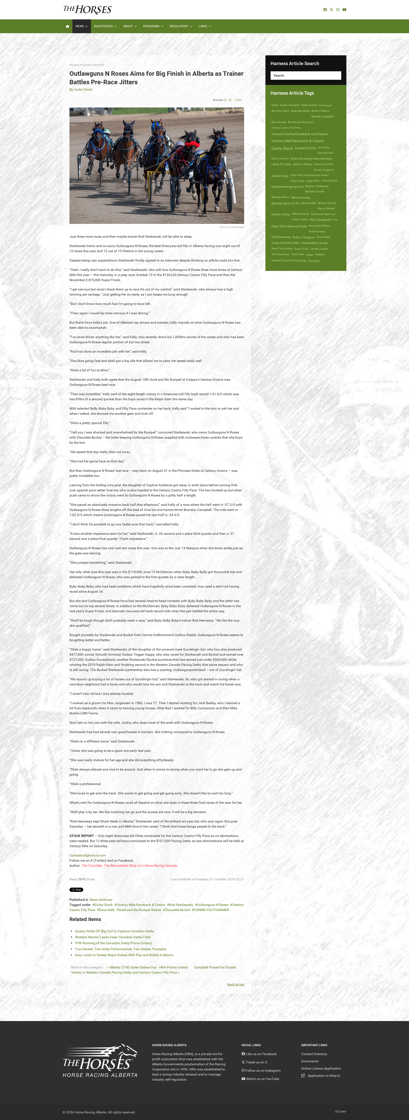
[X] (331, 10)
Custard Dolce (305, 148)
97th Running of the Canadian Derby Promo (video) (113, 943)
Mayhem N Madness (317, 186)
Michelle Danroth (314, 191)
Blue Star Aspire (280, 110)
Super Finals (301, 248)
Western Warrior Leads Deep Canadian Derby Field (112, 937)
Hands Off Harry (281, 164)
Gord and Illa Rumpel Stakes (140, 910)
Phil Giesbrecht (320, 220)
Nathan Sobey (280, 214)
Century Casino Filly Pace (286, 127)
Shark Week (323, 237)
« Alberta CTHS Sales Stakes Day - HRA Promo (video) (147, 967)
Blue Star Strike (300, 111)
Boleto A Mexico (320, 110)
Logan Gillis (313, 180)
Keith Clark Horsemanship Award (309, 175)
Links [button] (203, 26)
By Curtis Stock (80, 89)
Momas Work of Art (285, 203)
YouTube (314, 261)
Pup (335, 219)
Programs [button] (151, 26)
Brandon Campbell (322, 116)
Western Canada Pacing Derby (289, 260)
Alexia (274, 105)
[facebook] (325, 10)
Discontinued (325, 152)
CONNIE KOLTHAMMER (211, 910)
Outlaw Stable (300, 219)
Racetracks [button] (103, 26)
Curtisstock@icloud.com (87, 855)
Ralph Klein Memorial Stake (289, 226)
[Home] (67, 26)
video (309, 254)
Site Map (340, 1111)
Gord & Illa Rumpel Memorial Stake (311, 158)
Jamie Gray (280, 176)
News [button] (80, 26)
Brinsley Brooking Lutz (300, 122)
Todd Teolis (297, 254)
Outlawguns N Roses (212, 905)
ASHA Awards (309, 105)
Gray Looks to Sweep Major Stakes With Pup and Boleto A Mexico (124, 955)
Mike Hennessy (301, 197)
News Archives (101, 900)
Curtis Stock (104, 905)
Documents (309, 1061)
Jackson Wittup (302, 164)
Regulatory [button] (179, 26)
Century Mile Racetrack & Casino (141, 905)
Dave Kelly (107, 910)
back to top (235, 984)
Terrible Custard (319, 248)
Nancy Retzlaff (326, 208)
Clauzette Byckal (177, 910)
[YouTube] (344, 10)
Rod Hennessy (317, 231)
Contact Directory (314, 1054)
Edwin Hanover (280, 158)
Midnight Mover (280, 197)
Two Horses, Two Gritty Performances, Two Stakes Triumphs (120, 949)
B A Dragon (325, 105)
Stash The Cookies (282, 248)
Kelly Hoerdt (297, 180)
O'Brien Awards (300, 213)
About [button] (128, 26)
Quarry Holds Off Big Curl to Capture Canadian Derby (114, 931)
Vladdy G (320, 254)
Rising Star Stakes (319, 225)
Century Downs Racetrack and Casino (299, 134)
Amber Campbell (290, 105)
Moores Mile (308, 203)
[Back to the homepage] (88, 9)
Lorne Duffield (329, 180)
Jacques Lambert (323, 164)
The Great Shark (280, 254)
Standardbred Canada (314, 243)
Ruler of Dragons (304, 237)
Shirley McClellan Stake (285, 243)
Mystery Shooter (327, 203)
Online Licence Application (321, 1068)
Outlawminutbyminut (323, 214)
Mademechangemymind (287, 186)
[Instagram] (337, 10)
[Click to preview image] (156, 165)
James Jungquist (323, 169)
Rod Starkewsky (181, 905)
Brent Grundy (278, 122)
